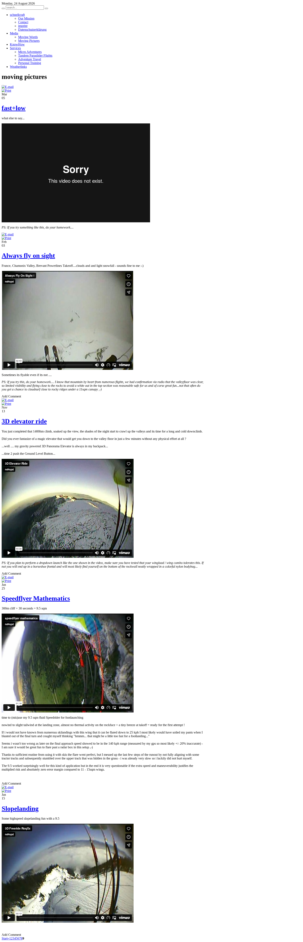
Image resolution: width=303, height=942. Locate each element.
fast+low (14, 108)
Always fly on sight (28, 255)
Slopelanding (20, 808)
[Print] (6, 90)
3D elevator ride (24, 421)
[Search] (3, 8)
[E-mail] (8, 87)
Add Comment (11, 396)
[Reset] (46, 8)
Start (5, 938)
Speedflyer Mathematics (36, 598)
